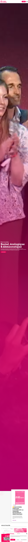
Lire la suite (14, 520)
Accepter (13, 539)
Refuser (18, 539)
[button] (26, 533)
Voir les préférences (24, 539)
